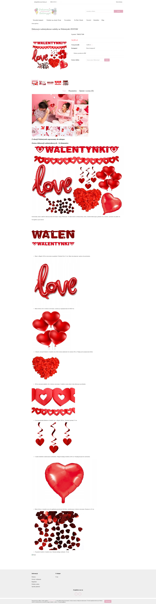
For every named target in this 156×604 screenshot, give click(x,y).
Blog (103, 20)
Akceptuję (108, 601)
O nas (56, 577)
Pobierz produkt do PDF (80, 53)
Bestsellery (96, 20)
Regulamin (34, 581)
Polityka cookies (35, 584)
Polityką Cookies (52, 600)
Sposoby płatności (36, 586)
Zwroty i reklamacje (36, 579)
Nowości (88, 20)
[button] (35, 573)
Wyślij (106, 60)
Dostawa (34, 577)
